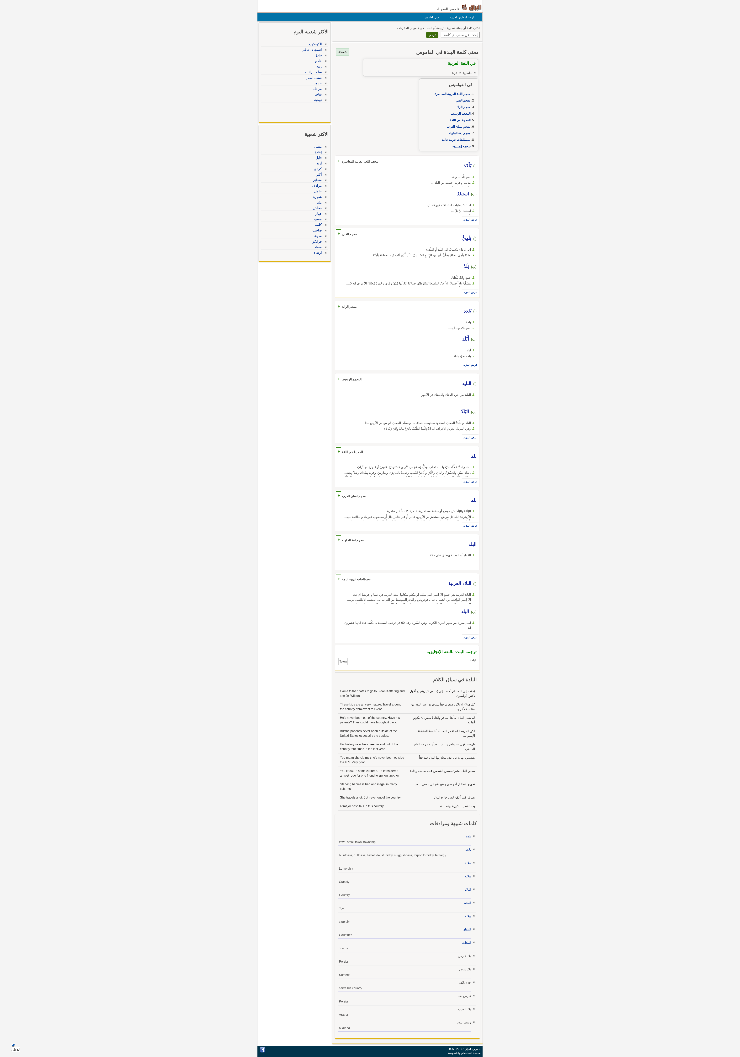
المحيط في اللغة (460, 120)
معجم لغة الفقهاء (460, 133)
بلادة (468, 849)
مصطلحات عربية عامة (456, 139)
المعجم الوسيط (461, 113)
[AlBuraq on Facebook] (262, 1051)
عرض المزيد (470, 219)
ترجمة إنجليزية (461, 146)
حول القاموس (431, 17)
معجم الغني (463, 100)
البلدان (467, 929)
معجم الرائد (463, 107)
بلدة (468, 836)
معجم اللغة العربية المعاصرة (453, 94)
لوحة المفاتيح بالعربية (462, 17)
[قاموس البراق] (471, 7)
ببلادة (467, 863)
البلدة (467, 902)
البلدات (466, 942)
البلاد (468, 889)
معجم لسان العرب (459, 126)
